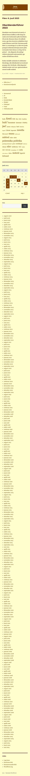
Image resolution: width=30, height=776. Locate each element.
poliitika (17, 141)
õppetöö (22, 153)
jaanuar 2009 (8, 651)
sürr (9, 146)
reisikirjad (19, 144)
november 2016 (8, 462)
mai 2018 (6, 423)
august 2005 (7, 741)
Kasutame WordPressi (11, 773)
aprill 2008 (7, 671)
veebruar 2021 (8, 355)
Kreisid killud (8, 100)
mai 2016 (6, 475)
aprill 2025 (7, 246)
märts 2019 (7, 405)
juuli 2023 (7, 292)
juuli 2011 (6, 595)
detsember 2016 (9, 460)
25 (8, 186)
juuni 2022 (7, 320)
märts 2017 (7, 453)
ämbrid (15, 153)
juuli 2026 (7, 218)
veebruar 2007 (8, 701)
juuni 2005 (7, 745)
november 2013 (8, 540)
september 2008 (9, 660)
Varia (5, 106)
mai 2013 (6, 547)
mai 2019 (6, 401)
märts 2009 (7, 647)
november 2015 (8, 488)
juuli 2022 (7, 318)
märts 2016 (7, 479)
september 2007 (9, 686)
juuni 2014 (7, 525)
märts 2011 (7, 603)
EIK (13, 119)
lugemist (13, 130)
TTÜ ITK (7, 150)
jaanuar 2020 (8, 383)
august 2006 (7, 714)
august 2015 (7, 495)
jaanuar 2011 (7, 608)
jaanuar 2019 (8, 410)
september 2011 (8, 590)
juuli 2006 (7, 717)
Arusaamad (7, 93)
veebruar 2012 (8, 579)
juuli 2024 (7, 266)
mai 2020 (7, 375)
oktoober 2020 (8, 364)
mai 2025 (7, 244)
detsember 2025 (9, 233)
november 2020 (8, 362)
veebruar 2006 (8, 728)
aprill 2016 (7, 477)
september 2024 (9, 261)
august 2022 (7, 316)
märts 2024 (7, 275)
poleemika (7, 141)
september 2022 (9, 314)
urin (21, 150)
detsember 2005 (9, 732)
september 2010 (9, 616)
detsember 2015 (9, 486)
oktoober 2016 (8, 464)
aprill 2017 (7, 451)
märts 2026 (7, 227)
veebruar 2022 (8, 329)
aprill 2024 (7, 272)
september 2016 (9, 466)
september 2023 (9, 288)
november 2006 (9, 708)
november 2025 (8, 235)
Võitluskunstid (8, 109)
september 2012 (9, 564)
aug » (22, 193)
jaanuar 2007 (8, 704)
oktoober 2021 (8, 338)
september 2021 (9, 340)
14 (18, 180)
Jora (3, 773)
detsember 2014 (9, 512)
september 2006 (9, 712)
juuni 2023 (7, 294)
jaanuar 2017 (8, 457)
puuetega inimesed (7, 144)
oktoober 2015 (8, 490)
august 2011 (7, 593)
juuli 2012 (7, 569)
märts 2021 (7, 353)
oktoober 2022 (8, 312)
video (10, 153)
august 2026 (7, 216)
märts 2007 (7, 699)
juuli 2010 (7, 621)
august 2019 (7, 394)
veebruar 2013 (8, 553)
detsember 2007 (9, 680)
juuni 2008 (7, 667)
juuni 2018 (7, 420)
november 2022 (8, 309)
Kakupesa (13, 126)
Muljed (11, 73)
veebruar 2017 (8, 455)
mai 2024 (7, 270)
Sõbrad (4, 147)
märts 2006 (7, 725)
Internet (19, 123)
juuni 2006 (7, 719)
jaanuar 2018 (8, 431)
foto (20, 119)
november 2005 (8, 734)
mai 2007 (6, 695)
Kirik (5, 98)
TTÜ (3, 150)
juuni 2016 (7, 473)
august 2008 (7, 662)
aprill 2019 (7, 403)
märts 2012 (7, 577)
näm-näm (22, 73)
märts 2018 (7, 427)
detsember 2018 (9, 412)
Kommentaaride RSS (10, 764)
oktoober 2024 (8, 259)
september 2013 (8, 545)
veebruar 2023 (8, 303)
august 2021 (7, 342)
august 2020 (7, 368)
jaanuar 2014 (8, 536)
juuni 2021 (7, 346)
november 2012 (8, 560)
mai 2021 (6, 349)
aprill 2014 (7, 529)
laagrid (3, 130)
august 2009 (7, 636)
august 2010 (7, 619)
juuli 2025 (7, 240)
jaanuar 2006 (8, 730)
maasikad (17, 73)
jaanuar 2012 (8, 582)
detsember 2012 (9, 558)
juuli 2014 (7, 523)
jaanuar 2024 (8, 279)
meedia (20, 130)
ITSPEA (24, 123)
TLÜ (20, 147)
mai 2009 (7, 643)
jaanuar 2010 (8, 634)
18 (7, 183)
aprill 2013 (7, 549)
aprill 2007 (7, 697)
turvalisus (13, 150)
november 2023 (8, 283)
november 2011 (8, 586)
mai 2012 (6, 573)
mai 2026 (7, 222)
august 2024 (7, 264)
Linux (8, 130)
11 (7, 180)
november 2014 (8, 514)
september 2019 (9, 392)
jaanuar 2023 (8, 305)
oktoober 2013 (8, 542)
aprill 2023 (7, 298)
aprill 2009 (7, 645)
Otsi (3, 203)
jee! (4, 126)
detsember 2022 (9, 307)
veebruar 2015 (8, 508)
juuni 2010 (7, 623)
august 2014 (7, 521)
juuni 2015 (7, 499)
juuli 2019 (7, 396)
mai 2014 (6, 527)
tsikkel (23, 147)
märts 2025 (7, 248)
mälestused (17, 134)
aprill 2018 (7, 425)
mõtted (5, 137)
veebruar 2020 (8, 381)
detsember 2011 (8, 584)
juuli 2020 (7, 370)
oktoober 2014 (8, 516)
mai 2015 (6, 501)
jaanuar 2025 (8, 253)
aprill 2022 (7, 325)
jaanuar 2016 (8, 484)
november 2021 (8, 336)
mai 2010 (6, 625)
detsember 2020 (9, 359)
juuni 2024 (7, 268)
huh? (4, 122)
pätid (13, 144)
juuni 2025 (7, 242)
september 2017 (8, 440)
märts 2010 (7, 630)
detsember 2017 (8, 434)
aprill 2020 (7, 377)
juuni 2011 (7, 597)
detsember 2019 (9, 386)
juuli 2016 (7, 471)
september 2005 (9, 738)
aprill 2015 (7, 503)
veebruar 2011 (8, 606)
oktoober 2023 (8, 285)
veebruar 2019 (8, 407)
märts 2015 (7, 505)
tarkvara (15, 147)
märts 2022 (7, 327)
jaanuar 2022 (8, 331)
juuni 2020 (7, 373)
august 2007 (7, 688)
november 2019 (8, 388)
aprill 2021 (7, 351)
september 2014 (9, 518)
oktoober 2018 (8, 416)
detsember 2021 (9, 333)
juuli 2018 (7, 418)
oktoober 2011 (8, 588)
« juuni (7, 193)
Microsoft (5, 134)
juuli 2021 (7, 344)
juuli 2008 (7, 664)
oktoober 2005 (8, 736)
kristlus (22, 126)
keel (18, 126)
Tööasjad (6, 104)
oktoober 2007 (8, 684)
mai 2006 (7, 721)
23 (26, 183)
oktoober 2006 (8, 710)
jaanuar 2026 (8, 231)
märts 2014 (7, 532)
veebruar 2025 (8, 251)
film (17, 119)
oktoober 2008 (8, 658)
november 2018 (8, 414)
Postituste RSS (8, 762)
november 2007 (8, 682)
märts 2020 (7, 379)
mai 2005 (7, 747)
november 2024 (8, 257)
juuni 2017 (7, 447)
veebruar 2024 (8, 277)
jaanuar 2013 (8, 555)
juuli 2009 (7, 638)
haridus (24, 119)
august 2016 (7, 468)
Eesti (9, 118)
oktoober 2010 (8, 614)
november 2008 (8, 656)
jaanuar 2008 (8, 677)
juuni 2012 (7, 571)
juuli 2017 (7, 444)
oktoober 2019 (8, 390)
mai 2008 (7, 669)
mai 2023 (6, 296)
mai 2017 (6, 449)
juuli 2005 (7, 743)
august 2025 (7, 237)
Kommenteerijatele (10, 84)
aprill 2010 (7, 627)
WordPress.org (8, 767)
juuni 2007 (7, 693)
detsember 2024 (9, 255)
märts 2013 (7, 551)
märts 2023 (7, 301)
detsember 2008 (9, 653)
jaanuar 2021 (8, 357)
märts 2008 (7, 673)
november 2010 (8, 612)
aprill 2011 (7, 601)
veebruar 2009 (8, 649)
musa (11, 133)
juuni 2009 (7, 640)
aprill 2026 (7, 224)
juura (8, 126)
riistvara (25, 143)
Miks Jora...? (7, 82)
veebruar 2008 (8, 675)
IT (4, 95)
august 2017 (7, 442)
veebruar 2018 (8, 429)
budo (3, 119)
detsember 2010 (9, 610)
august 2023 (7, 290)
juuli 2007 (7, 691)
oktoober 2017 (8, 438)
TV (18, 150)
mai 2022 (7, 322)
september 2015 (9, 492)
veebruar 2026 (8, 229)
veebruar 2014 (8, 534)
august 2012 (7, 566)
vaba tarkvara (5, 153)
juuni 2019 (7, 399)
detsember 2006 (9, 706)
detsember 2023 (9, 281)
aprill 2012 (7, 575)
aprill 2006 (7, 723)
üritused (5, 156)
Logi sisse (7, 760)
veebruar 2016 (8, 481)
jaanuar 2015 (8, 510)
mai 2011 (6, 599)
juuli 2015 (7, 497)
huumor (11, 122)
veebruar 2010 (8, 632)
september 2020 (9, 366)
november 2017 (8, 436)
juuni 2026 (7, 220)
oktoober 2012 (8, 562)
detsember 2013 (8, 538)
